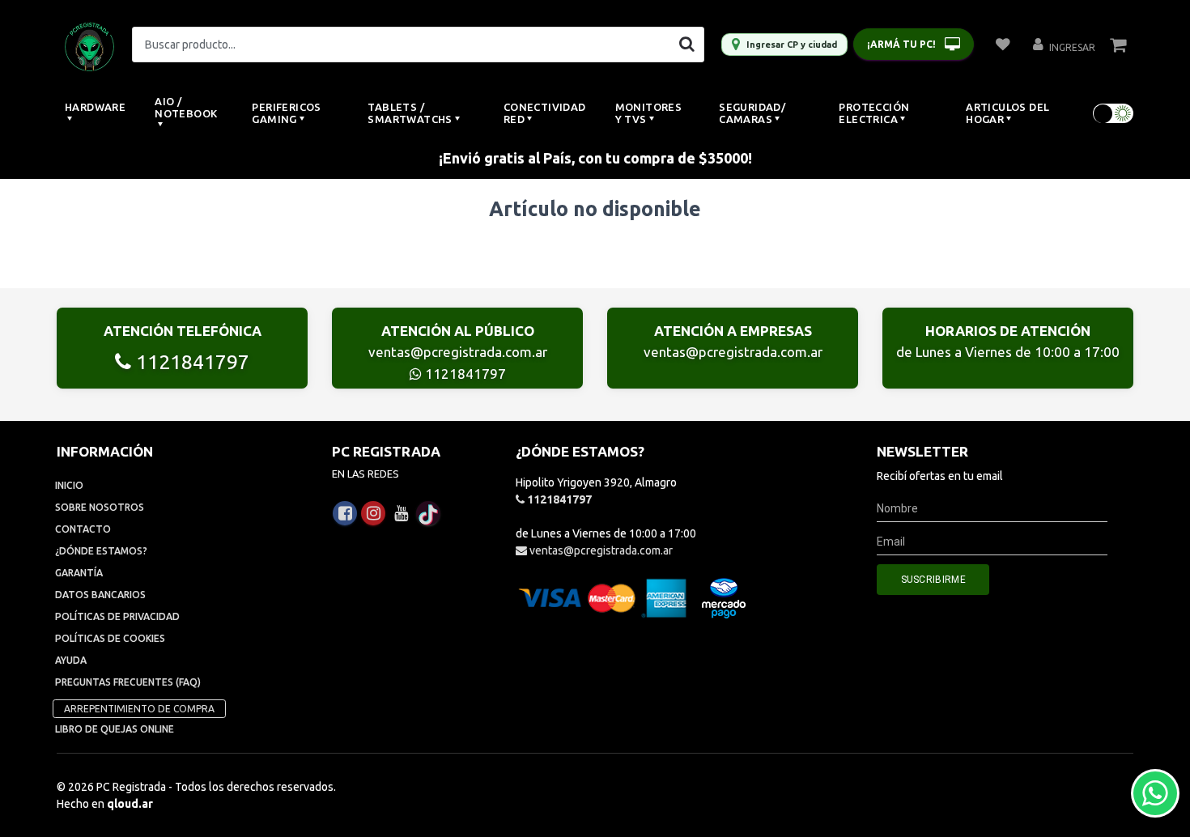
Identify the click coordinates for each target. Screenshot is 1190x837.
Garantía (79, 572)
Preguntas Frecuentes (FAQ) (128, 682)
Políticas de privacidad (117, 616)
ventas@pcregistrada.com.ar (457, 351)
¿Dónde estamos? (101, 551)
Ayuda (71, 660)
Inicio (69, 485)
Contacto (83, 529)
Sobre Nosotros (99, 507)
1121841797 (190, 362)
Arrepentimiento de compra (139, 708)
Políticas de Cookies (110, 638)
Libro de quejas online (114, 729)
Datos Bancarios (100, 594)
